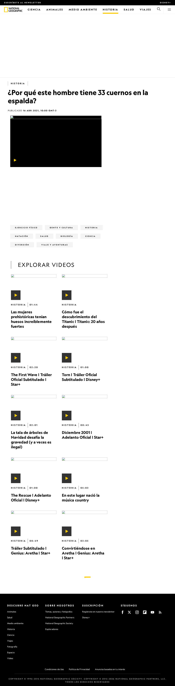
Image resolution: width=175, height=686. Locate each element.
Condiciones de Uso (54, 669)
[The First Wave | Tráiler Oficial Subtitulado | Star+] (33, 350)
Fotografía (12, 646)
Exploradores (51, 629)
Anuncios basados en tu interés (110, 669)
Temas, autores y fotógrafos (58, 611)
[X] (129, 613)
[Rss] (160, 613)
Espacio (11, 652)
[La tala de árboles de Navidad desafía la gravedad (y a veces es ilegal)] (33, 408)
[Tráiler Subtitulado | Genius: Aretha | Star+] (33, 523)
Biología (67, 236)
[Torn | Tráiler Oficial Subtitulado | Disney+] (84, 350)
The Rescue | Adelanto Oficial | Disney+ (31, 497)
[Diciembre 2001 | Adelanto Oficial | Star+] (84, 408)
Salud (44, 236)
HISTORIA (18, 83)
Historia (11, 629)
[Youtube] (152, 613)
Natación (21, 236)
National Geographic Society (59, 623)
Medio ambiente (15, 623)
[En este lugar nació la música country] (84, 470)
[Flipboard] (144, 613)
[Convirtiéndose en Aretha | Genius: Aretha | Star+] (84, 523)
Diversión (22, 245)
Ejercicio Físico (26, 228)
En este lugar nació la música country (80, 497)
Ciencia (10, 635)
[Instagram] (137, 613)
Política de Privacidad (79, 669)
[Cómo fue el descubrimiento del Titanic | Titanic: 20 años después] (84, 287)
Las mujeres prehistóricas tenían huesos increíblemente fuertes (31, 319)
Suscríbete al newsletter (22, 3)
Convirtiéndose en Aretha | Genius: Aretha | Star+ (83, 553)
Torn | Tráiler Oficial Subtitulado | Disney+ (81, 377)
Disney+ (165, 3)
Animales (11, 611)
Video (10, 658)
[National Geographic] (6, 9)
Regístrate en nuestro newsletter (98, 612)
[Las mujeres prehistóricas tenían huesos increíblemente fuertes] (33, 287)
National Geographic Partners (59, 617)
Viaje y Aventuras (54, 245)
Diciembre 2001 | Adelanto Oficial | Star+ (82, 435)
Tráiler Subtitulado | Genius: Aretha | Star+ (30, 550)
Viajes (10, 641)
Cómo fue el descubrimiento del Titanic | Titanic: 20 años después (83, 319)
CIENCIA (90, 236)
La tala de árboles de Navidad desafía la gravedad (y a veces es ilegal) (31, 439)
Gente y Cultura (61, 228)
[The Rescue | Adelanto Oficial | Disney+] (33, 470)
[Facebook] (122, 613)
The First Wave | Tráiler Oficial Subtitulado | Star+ (31, 379)
